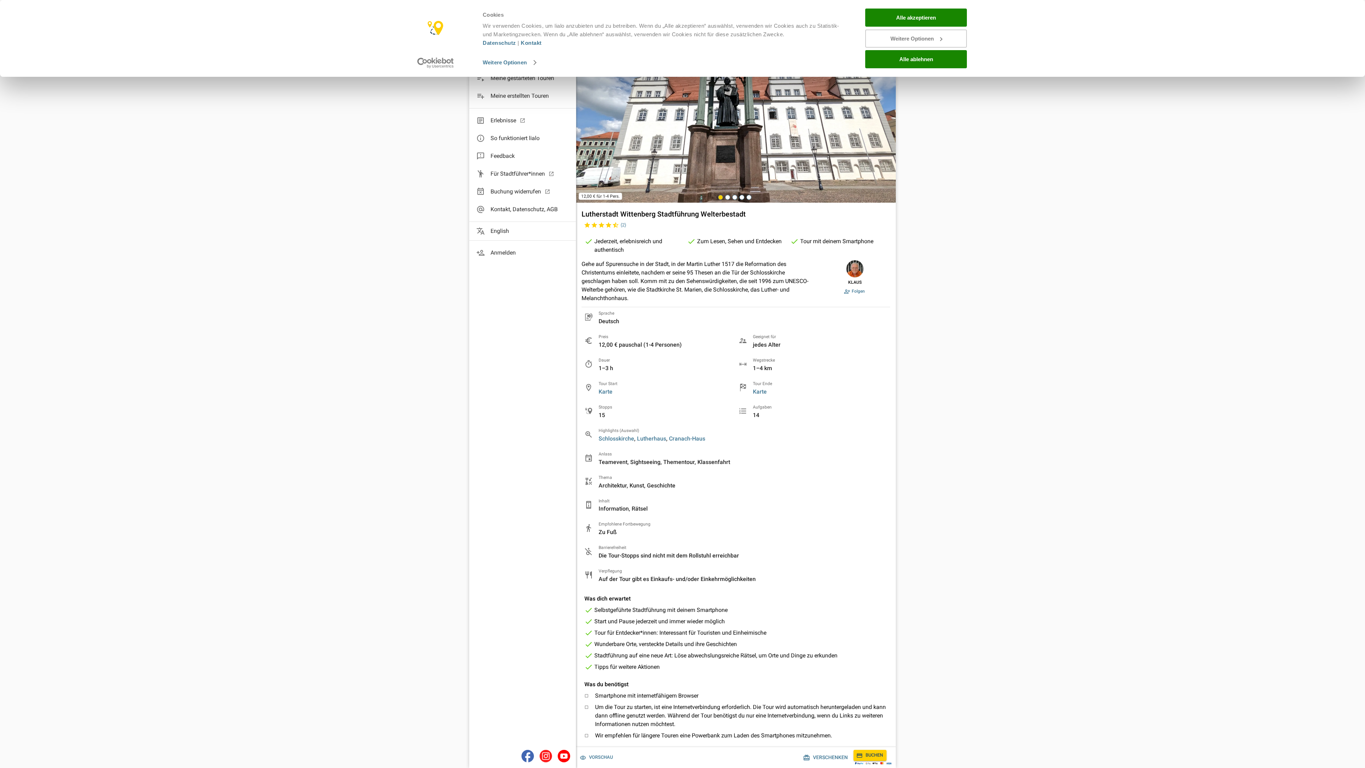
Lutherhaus (651, 438)
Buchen (874, 755)
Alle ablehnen (916, 59)
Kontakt (531, 43)
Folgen (858, 291)
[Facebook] (527, 756)
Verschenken (830, 757)
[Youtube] (564, 756)
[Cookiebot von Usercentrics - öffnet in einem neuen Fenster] (436, 63)
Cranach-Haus (687, 438)
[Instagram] (545, 756)
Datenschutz (499, 43)
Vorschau (601, 757)
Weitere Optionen (505, 62)
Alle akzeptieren (916, 18)
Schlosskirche (616, 438)
